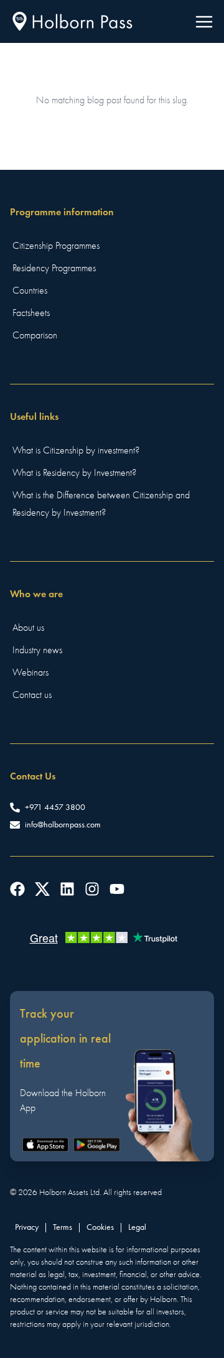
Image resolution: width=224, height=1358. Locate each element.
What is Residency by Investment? (74, 472)
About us (28, 627)
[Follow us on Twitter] (42, 888)
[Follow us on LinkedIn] (67, 888)
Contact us (32, 694)
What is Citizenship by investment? (75, 450)
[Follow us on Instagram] (92, 888)
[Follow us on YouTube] (117, 888)
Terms (62, 1227)
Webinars (30, 672)
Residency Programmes (54, 268)
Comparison (34, 335)
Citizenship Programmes (56, 245)
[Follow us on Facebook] (17, 888)
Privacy (27, 1227)
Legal (137, 1227)
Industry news (37, 650)
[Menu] (204, 22)
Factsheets (31, 313)
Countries (29, 290)
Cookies (100, 1227)
